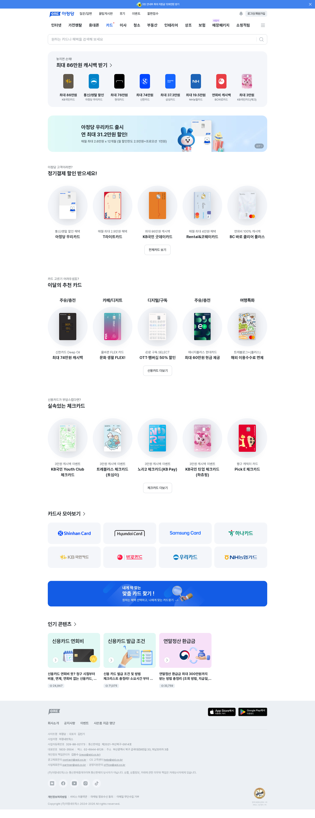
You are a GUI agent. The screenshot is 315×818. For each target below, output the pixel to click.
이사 (123, 25)
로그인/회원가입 (256, 13)
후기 (122, 14)
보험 (202, 25)
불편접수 (152, 14)
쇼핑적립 (243, 25)
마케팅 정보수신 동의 (102, 796)
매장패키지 (221, 24)
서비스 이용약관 (78, 796)
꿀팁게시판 (106, 14)
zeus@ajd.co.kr (90, 754)
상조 (188, 25)
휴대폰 (94, 25)
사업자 (216, 20)
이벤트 (136, 14)
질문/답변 (86, 14)
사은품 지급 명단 (104, 723)
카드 (109, 25)
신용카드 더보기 (157, 371)
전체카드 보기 (157, 250)
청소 (137, 25)
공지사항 (69, 723)
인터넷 (56, 25)
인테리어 (171, 25)
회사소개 (53, 723)
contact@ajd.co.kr (74, 759)
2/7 (258, 146)
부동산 (152, 25)
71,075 (113, 685)
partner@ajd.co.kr (74, 764)
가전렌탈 (75, 25)
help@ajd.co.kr (113, 759)
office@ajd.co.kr (114, 764)
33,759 (168, 685)
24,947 (58, 685)
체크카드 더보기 (157, 488)
